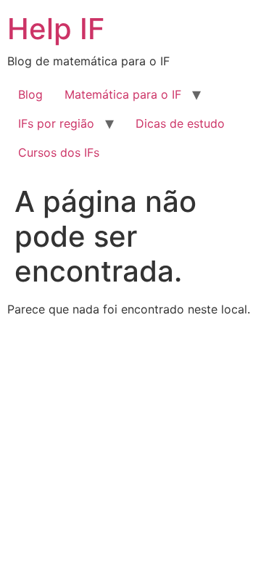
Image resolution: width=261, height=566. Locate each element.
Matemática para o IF (123, 94)
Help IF (55, 28)
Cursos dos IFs (58, 152)
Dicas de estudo (180, 123)
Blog (30, 94)
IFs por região (56, 123)
